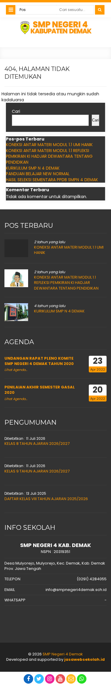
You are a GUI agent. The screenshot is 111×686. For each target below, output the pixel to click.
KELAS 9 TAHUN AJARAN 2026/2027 (37, 471)
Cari (16, 111)
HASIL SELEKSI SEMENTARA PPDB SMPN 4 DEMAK (52, 180)
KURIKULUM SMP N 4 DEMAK (32, 168)
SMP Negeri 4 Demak (63, 654)
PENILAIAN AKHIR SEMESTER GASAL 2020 (39, 389)
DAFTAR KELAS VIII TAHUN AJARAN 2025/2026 (46, 499)
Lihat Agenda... (15, 369)
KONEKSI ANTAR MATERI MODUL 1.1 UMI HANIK (49, 145)
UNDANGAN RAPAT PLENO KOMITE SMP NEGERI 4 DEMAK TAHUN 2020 (39, 360)
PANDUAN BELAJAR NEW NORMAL (38, 174)
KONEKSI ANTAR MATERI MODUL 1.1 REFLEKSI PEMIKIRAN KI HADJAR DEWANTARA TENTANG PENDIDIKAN (49, 156)
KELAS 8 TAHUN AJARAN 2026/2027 (37, 443)
